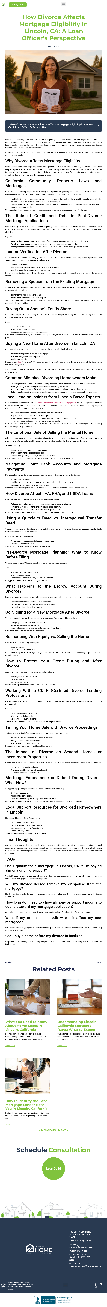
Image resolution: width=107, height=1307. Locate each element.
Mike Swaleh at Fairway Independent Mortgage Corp (55, 403)
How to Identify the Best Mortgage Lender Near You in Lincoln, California (26, 1105)
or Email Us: (85, 1264)
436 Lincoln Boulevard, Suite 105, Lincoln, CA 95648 (80, 1234)
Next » (63, 1130)
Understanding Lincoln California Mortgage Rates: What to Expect (77, 1026)
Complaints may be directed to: (80, 1257)
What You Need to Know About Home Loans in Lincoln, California (26, 1026)
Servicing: (81, 1245)
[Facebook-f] (95, 1284)
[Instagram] (95, 1287)
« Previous (47, 1130)
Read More (10, 1046)
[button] (63, 4)
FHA (19, 362)
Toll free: (81, 1240)
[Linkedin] (100, 1284)
